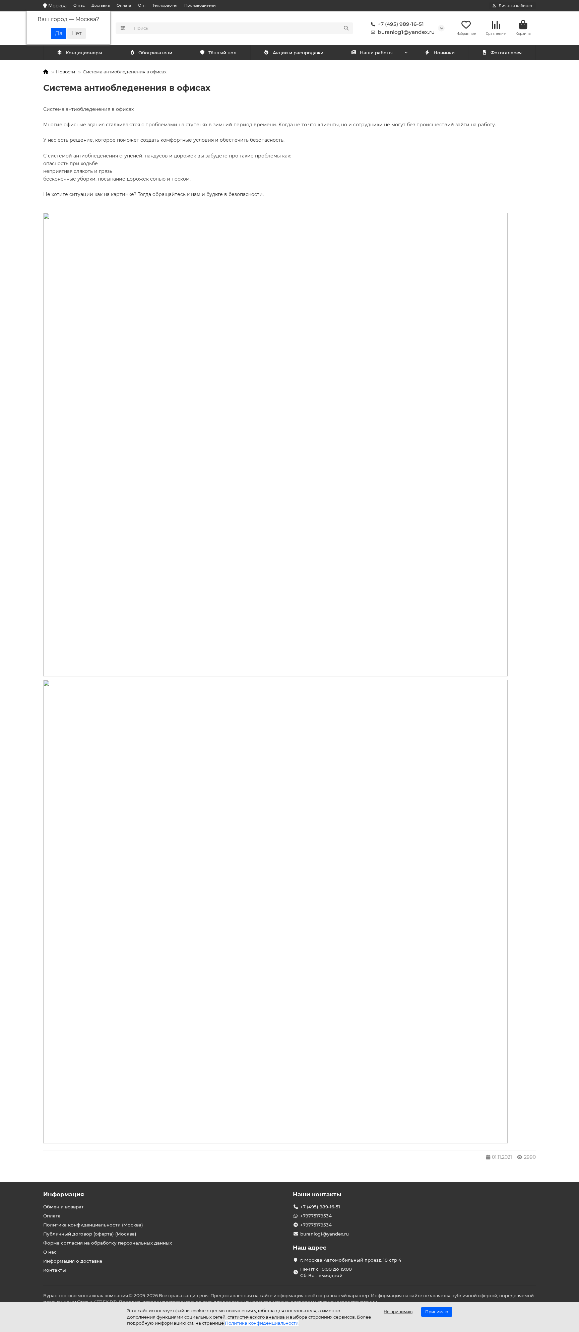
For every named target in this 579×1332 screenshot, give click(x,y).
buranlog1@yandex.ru (406, 32)
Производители (200, 5)
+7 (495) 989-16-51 (401, 24)
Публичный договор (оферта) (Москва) (89, 1234)
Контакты (54, 1270)
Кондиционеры (84, 52)
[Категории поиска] (123, 28)
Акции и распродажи (298, 52)
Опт (142, 5)
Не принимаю (398, 1311)
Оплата (124, 5)
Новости (65, 71)
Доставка (100, 5)
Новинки (444, 52)
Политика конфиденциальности (262, 1323)
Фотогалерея (506, 52)
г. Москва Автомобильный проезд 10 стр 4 (350, 1260)
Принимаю (436, 1311)
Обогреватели (155, 52)
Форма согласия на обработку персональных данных (107, 1243)
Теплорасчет (165, 5)
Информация (63, 1194)
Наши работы (376, 52)
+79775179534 (316, 1215)
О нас (79, 5)
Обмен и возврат (63, 1206)
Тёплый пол (222, 52)
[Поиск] (346, 28)
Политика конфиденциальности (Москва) (93, 1224)
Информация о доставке (72, 1261)
